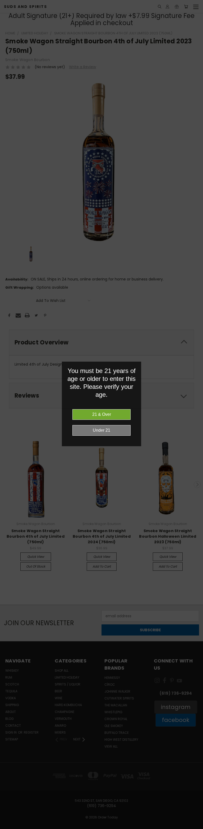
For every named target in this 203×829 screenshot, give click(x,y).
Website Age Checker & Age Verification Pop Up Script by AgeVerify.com (196, 827)
